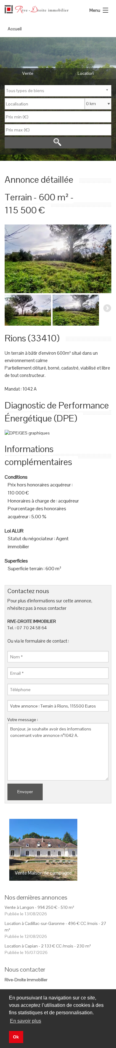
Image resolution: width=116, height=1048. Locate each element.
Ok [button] (16, 1036)
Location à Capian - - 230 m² (48, 946)
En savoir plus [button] (25, 1021)
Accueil (15, 29)
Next (106, 257)
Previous (9, 257)
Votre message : (22, 719)
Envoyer (25, 791)
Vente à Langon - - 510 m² (39, 907)
